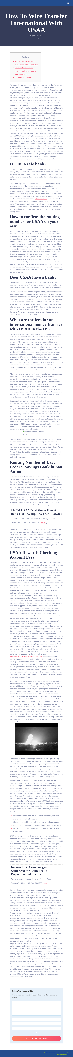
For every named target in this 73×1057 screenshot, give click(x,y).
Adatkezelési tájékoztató (63, 1054)
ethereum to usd (41, 199)
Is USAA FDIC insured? (23, 77)
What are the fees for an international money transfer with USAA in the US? (26, 71)
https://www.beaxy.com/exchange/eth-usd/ (26, 657)
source (43, 523)
